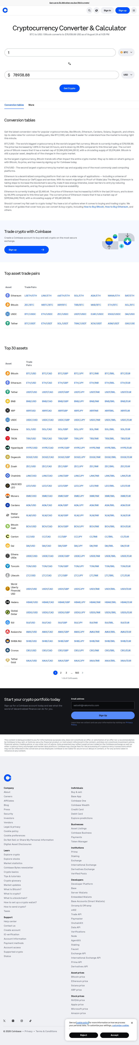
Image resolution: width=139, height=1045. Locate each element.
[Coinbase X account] (4, 1021)
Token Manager (79, 841)
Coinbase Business (81, 832)
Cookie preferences (14, 835)
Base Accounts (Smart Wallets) (88, 901)
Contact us (9, 925)
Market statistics (13, 863)
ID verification (11, 934)
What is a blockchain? (15, 898)
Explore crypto (12, 854)
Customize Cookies (120, 1025)
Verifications (78, 931)
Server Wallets (79, 892)
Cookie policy (11, 831)
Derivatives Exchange (83, 869)
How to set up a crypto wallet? (20, 902)
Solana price (78, 985)
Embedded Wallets (81, 897)
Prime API (76, 962)
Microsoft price (79, 1009)
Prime (74, 851)
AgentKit (76, 940)
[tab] (14, 105)
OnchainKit (77, 923)
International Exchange (83, 864)
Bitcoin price (78, 976)
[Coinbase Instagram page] (22, 1021)
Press (7, 809)
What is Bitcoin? (12, 889)
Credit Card (77, 809)
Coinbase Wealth (80, 805)
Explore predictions (82, 818)
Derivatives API (79, 966)
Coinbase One (78, 800)
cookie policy (82, 1022)
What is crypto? (12, 893)
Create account (12, 930)
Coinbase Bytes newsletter (18, 867)
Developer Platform (82, 884)
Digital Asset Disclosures (17, 844)
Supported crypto (13, 951)
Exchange (76, 860)
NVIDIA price (78, 1000)
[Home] (5, 10)
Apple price (77, 1004)
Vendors (8, 822)
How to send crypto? (15, 906)
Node (74, 936)
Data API (75, 927)
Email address (77, 699)
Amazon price (78, 1013)
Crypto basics (11, 872)
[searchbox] (128, 75)
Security (8, 813)
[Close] (132, 1022)
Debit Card (77, 813)
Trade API (76, 914)
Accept (114, 1035)
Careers (8, 796)
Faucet (75, 949)
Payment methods (14, 943)
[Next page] (82, 673)
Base (73, 888)
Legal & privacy (12, 826)
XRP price (76, 989)
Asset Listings (79, 828)
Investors (9, 818)
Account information (15, 938)
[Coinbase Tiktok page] (30, 1021)
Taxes (7, 911)
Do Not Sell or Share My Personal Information (29, 839)
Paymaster (77, 918)
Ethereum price (79, 981)
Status (7, 956)
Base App (76, 796)
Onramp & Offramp (81, 905)
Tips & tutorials (12, 876)
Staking (75, 856)
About (7, 792)
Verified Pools (79, 873)
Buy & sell (76, 792)
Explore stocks (12, 859)
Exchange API (78, 953)
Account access (12, 947)
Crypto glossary (12, 880)
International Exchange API (86, 957)
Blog (6, 805)
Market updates (12, 885)
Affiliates (9, 800)
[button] (134, 10)
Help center (10, 921)
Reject (83, 1035)
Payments (76, 837)
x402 (73, 910)
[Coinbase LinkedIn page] (13, 1021)
